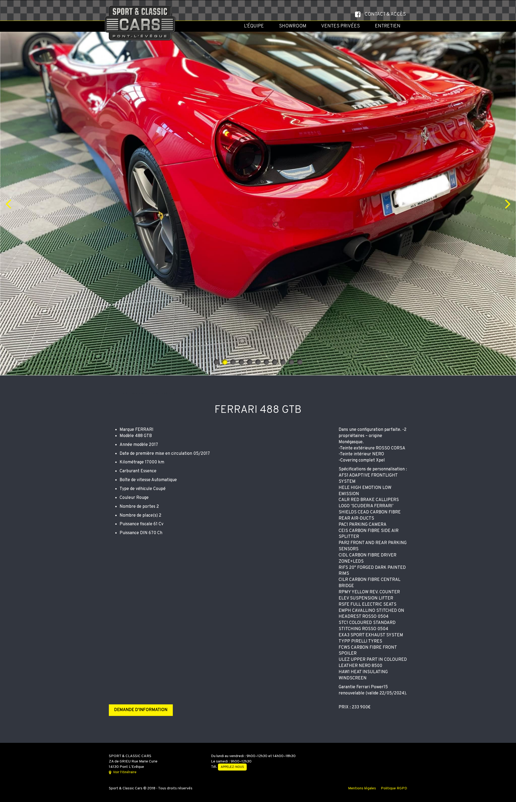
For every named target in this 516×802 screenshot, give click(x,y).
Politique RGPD (394, 788)
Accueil (116, 394)
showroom (135, 394)
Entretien (387, 26)
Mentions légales (362, 788)
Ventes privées (340, 26)
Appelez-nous (232, 767)
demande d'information (140, 710)
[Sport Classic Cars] (141, 7)
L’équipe (254, 26)
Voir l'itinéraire (124, 772)
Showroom (292, 26)
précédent (8, 204)
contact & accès (385, 14)
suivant (508, 204)
